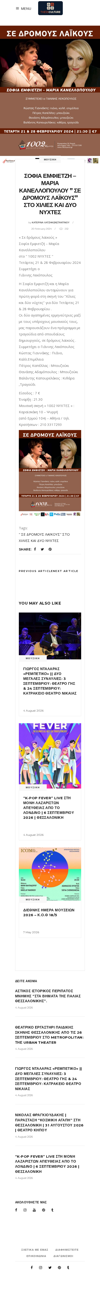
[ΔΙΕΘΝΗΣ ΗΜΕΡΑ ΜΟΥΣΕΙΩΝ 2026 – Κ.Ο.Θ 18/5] (50, 874)
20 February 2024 (41, 228)
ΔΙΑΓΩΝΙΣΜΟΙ (63, 1256)
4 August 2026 (33, 710)
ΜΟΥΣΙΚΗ (50, 159)
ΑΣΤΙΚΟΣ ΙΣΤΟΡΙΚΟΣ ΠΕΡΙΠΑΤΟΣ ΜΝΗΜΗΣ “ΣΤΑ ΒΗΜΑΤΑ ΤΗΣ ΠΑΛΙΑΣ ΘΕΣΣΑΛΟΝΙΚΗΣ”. (48, 996)
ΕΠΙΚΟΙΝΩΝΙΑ (36, 1256)
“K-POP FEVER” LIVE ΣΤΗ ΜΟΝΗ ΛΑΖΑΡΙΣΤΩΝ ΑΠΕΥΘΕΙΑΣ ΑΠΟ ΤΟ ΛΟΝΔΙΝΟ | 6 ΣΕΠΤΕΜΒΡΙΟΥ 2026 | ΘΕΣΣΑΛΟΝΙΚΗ (48, 808)
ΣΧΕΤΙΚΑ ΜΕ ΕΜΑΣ (35, 1249)
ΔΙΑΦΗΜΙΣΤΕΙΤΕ (67, 1249)
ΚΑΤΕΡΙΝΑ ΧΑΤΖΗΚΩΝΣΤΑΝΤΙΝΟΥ (51, 222)
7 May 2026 (31, 932)
